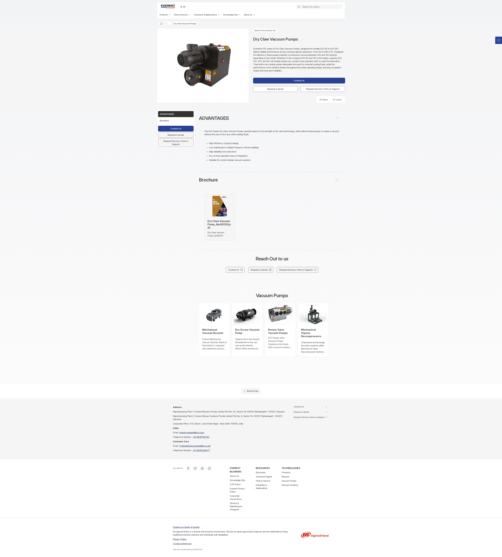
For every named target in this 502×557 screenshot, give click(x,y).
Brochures (261, 472)
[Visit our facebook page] (188, 468)
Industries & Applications (261, 486)
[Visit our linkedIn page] (202, 468)
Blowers (285, 476)
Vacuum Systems (290, 485)
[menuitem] (165, 14)
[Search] (298, 6)
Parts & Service (263, 481)
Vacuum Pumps (289, 481)
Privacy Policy (180, 539)
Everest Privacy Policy (237, 490)
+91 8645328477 (201, 450)
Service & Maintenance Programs (236, 506)
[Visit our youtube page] (195, 468)
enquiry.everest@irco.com (191, 432)
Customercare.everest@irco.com (195, 446)
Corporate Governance (236, 497)
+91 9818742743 (201, 437)
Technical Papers (264, 476)
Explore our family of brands (186, 527)
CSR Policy (235, 484)
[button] (272, 118)
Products (286, 472)
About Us (234, 476)
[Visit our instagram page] (209, 468)
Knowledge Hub (237, 480)
